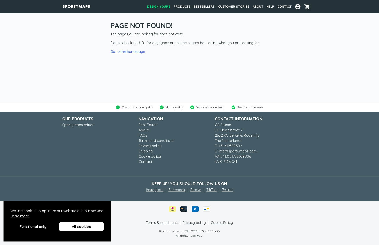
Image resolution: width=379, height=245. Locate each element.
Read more (20, 216)
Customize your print (137, 107)
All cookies (81, 226)
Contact (284, 7)
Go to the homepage (128, 51)
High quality (174, 107)
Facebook (176, 190)
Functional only (33, 226)
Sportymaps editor (78, 125)
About (258, 7)
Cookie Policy (222, 222)
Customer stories (233, 7)
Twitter (227, 190)
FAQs (143, 135)
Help (270, 7)
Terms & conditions (162, 222)
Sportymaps (76, 6)
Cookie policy (150, 156)
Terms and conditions (156, 140)
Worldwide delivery (210, 107)
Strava (195, 190)
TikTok (211, 190)
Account (298, 6)
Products (182, 7)
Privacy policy (150, 146)
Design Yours (158, 7)
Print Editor (148, 125)
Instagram (154, 190)
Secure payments (250, 107)
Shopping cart (308, 6)
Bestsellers (204, 7)
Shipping (146, 151)
